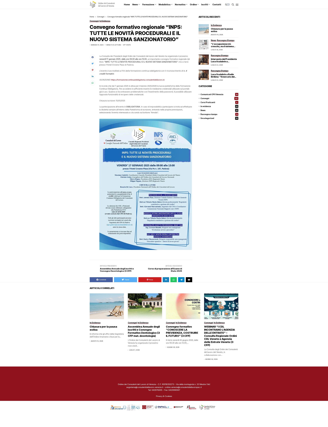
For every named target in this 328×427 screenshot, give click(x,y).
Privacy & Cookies (164, 396)
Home (92, 17)
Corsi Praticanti (219, 102)
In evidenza (219, 106)
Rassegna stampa (219, 114)
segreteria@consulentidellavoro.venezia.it (144, 387)
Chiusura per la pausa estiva (222, 29)
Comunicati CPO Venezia (219, 94)
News (219, 110)
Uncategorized (219, 118)
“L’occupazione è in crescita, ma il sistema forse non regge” (222, 46)
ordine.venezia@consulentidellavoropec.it (183, 387)
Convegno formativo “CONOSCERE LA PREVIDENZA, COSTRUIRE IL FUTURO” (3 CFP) (182, 331)
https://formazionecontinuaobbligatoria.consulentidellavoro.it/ (138, 80)
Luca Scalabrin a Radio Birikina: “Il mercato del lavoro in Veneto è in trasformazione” (222, 78)
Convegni (100, 17)
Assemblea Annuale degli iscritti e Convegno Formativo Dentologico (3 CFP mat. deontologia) (144, 331)
